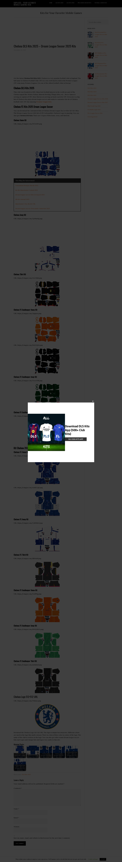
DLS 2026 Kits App (75, 439)
